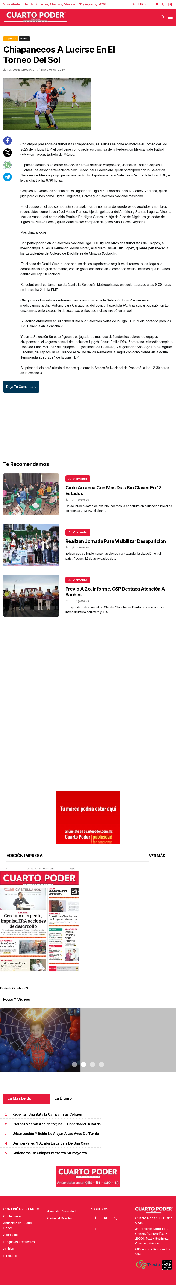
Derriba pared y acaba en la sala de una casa (50, 1143)
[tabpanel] (88, 929)
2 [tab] (83, 982)
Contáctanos (12, 1216)
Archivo (8, 1248)
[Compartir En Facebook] (7, 144)
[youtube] (157, 4)
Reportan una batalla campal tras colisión (47, 1114)
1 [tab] (74, 982)
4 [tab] (101, 982)
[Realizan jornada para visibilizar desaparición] (31, 545)
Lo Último (63, 1098)
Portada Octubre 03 (14, 988)
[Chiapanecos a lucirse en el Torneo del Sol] (88, 104)
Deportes (11, 38)
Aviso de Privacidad (61, 1211)
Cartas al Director (59, 1218)
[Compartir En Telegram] (7, 180)
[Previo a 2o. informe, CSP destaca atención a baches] (31, 596)
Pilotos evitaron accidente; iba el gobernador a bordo (56, 1124)
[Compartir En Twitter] (7, 156)
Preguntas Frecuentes (19, 1242)
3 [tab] (92, 982)
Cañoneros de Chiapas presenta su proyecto (49, 1153)
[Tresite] (149, 1264)
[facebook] (151, 4)
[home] (35, 17)
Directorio (10, 1256)
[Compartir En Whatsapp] (7, 168)
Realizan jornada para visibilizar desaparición (115, 541)
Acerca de (10, 1235)
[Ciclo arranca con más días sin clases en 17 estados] (31, 494)
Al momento (77, 479)
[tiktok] (170, 4)
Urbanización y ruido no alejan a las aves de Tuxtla (55, 1134)
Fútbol (24, 38)
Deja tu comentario (21, 387)
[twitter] (163, 4)
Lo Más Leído (19, 1098)
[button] (88, 920)
